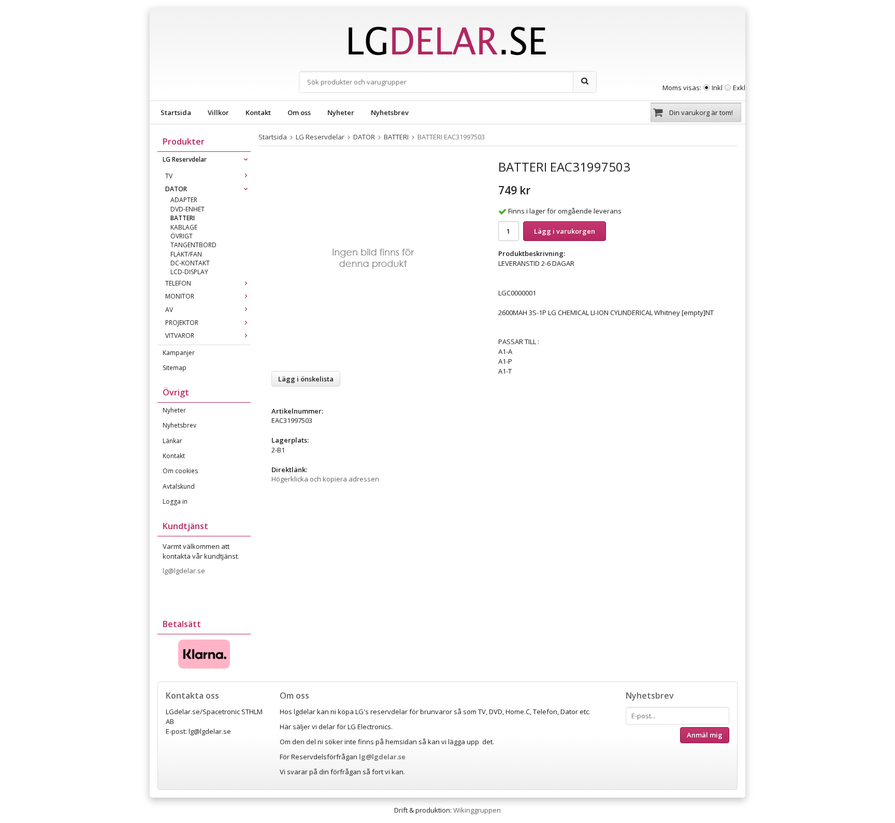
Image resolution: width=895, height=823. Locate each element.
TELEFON (178, 283)
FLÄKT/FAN (186, 254)
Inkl (717, 87)
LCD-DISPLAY (189, 271)
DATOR (176, 189)
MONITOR (179, 296)
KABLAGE (183, 227)
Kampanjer (179, 352)
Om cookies (180, 470)
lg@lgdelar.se (185, 570)
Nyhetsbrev (390, 112)
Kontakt (258, 112)
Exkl (739, 87)
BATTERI (182, 218)
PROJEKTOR (181, 322)
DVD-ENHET (187, 209)
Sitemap (174, 367)
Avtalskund (179, 486)
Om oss (299, 112)
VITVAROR (179, 335)
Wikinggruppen (477, 810)
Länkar (172, 440)
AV (169, 309)
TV (168, 176)
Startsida (176, 112)
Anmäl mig (705, 735)
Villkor (218, 112)
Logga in (175, 501)
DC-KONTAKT (190, 263)
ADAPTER (183, 199)
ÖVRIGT (181, 236)
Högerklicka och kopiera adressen (325, 479)
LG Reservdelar (185, 159)
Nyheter (340, 112)
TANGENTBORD (193, 244)
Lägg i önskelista (306, 379)
